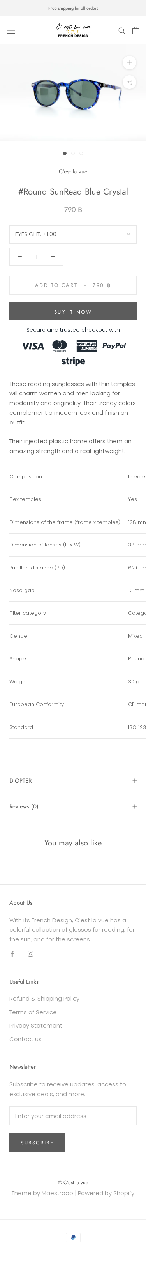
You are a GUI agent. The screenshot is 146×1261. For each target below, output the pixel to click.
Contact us (25, 1039)
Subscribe (37, 1142)
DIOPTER (20, 780)
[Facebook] (12, 954)
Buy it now (73, 312)
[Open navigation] (11, 30)
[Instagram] (30, 954)
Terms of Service (33, 1012)
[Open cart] (135, 30)
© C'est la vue (73, 1182)
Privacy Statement (35, 1025)
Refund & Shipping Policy (44, 998)
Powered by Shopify (106, 1193)
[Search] (121, 30)
